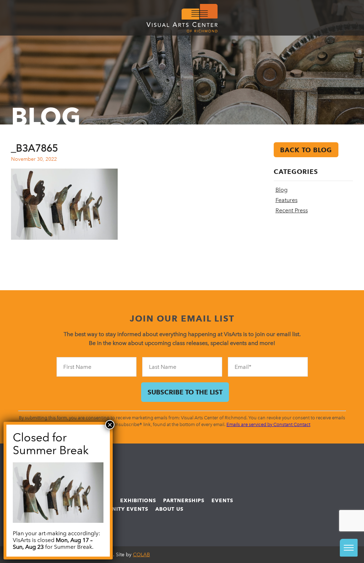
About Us (169, 509)
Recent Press (291, 210)
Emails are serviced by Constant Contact (268, 424)
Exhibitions (138, 500)
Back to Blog (306, 150)
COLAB (141, 555)
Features (286, 200)
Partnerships (183, 500)
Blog (281, 189)
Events (222, 500)
